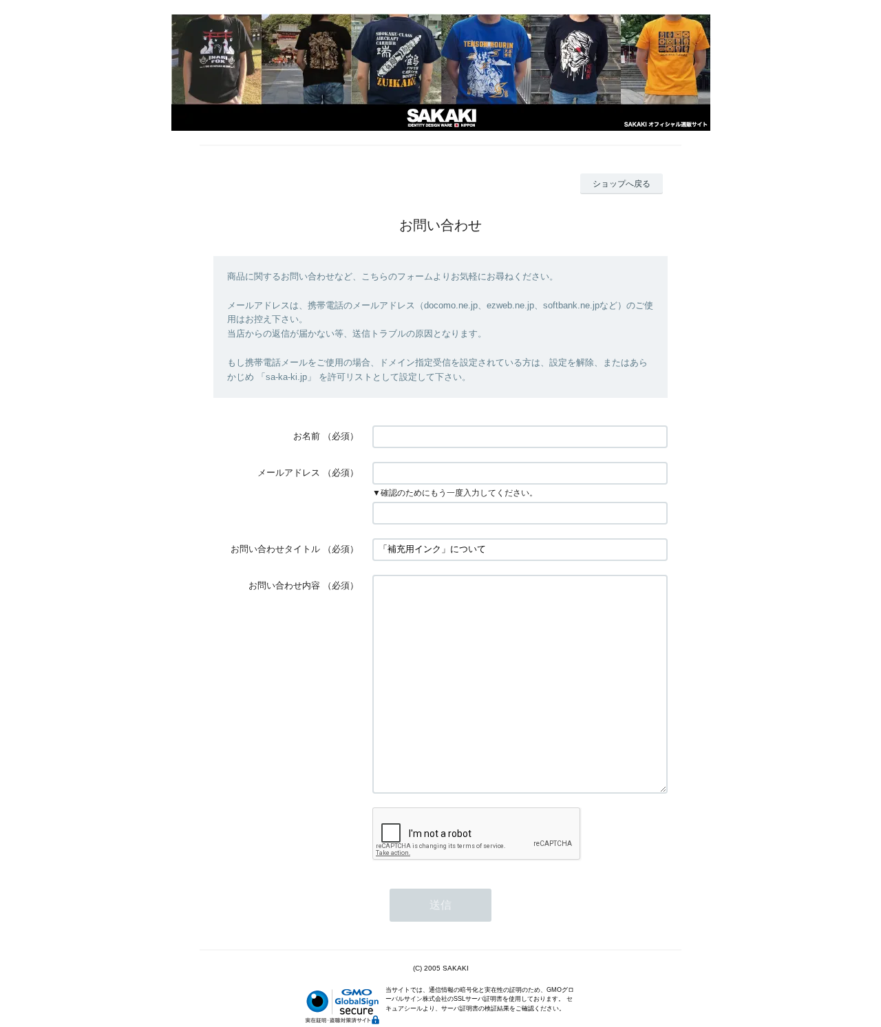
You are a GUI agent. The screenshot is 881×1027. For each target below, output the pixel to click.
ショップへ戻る (621, 184)
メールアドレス (288, 472)
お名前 (306, 436)
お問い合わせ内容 (284, 585)
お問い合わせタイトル (275, 549)
